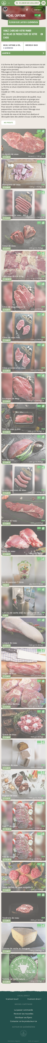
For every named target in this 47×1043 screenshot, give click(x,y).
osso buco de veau (11, 704)
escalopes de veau (10, 398)
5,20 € (6, 737)
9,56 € (6, 432)
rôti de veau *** (10, 856)
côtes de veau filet (11, 337)
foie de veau (8, 459)
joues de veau (8, 551)
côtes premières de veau (14, 368)
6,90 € (6, 371)
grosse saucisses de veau (14, 490)
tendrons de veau (10, 918)
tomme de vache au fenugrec (16, 948)
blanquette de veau (11, 184)
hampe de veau (9, 520)
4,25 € (6, 890)
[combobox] (36, 156)
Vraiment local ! (12, 999)
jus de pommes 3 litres (13, 582)
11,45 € (7, 860)
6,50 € (6, 187)
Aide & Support (33, 1041)
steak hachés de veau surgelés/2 (17, 887)
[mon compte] (43, 3)
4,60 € (6, 340)
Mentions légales (14, 1041)
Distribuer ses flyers (23, 1017)
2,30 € (6, 982)
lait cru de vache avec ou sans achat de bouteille (22, 612)
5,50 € (6, 524)
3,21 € (6, 798)
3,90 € (6, 921)
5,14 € (6, 218)
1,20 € (5, 616)
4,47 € (6, 462)
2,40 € (6, 951)
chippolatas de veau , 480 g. (15, 215)
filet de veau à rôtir (11, 429)
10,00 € (5, 585)
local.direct (23, 995)
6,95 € (6, 646)
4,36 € (6, 554)
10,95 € (7, 829)
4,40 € (6, 768)
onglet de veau (9, 673)
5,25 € (6, 493)
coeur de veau (9, 245)
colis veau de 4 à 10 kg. (13, 276)
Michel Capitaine (23, 1004)
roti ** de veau (9, 826)
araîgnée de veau (10, 154)
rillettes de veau (10, 765)
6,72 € (6, 707)
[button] (8, 3)
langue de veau (9, 643)
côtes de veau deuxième (13, 307)
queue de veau (9, 734)
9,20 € (6, 310)
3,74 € (6, 401)
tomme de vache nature (13, 979)
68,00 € (7, 279)
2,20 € (6, 157)
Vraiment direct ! (34, 999)
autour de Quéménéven (23, 1027)
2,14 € (6, 249)
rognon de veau (9, 795)
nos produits (8, 123)
